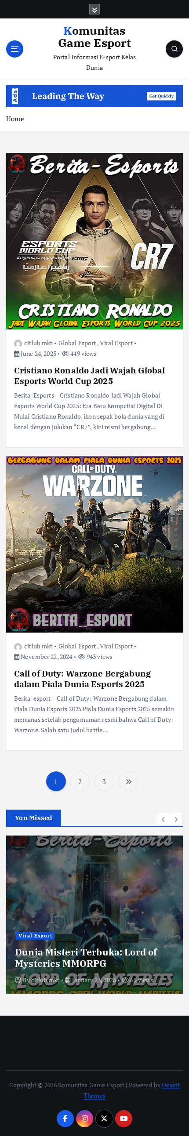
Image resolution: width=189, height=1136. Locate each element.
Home (15, 118)
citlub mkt (38, 343)
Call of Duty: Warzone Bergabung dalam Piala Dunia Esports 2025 (82, 678)
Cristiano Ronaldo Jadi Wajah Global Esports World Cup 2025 (89, 375)
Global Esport (77, 343)
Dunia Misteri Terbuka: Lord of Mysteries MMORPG (86, 958)
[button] (163, 819)
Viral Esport (116, 343)
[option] (94, 915)
